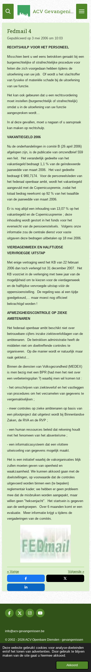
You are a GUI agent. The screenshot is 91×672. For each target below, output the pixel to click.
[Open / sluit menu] (81, 11)
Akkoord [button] (72, 665)
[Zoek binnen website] (8, 11)
